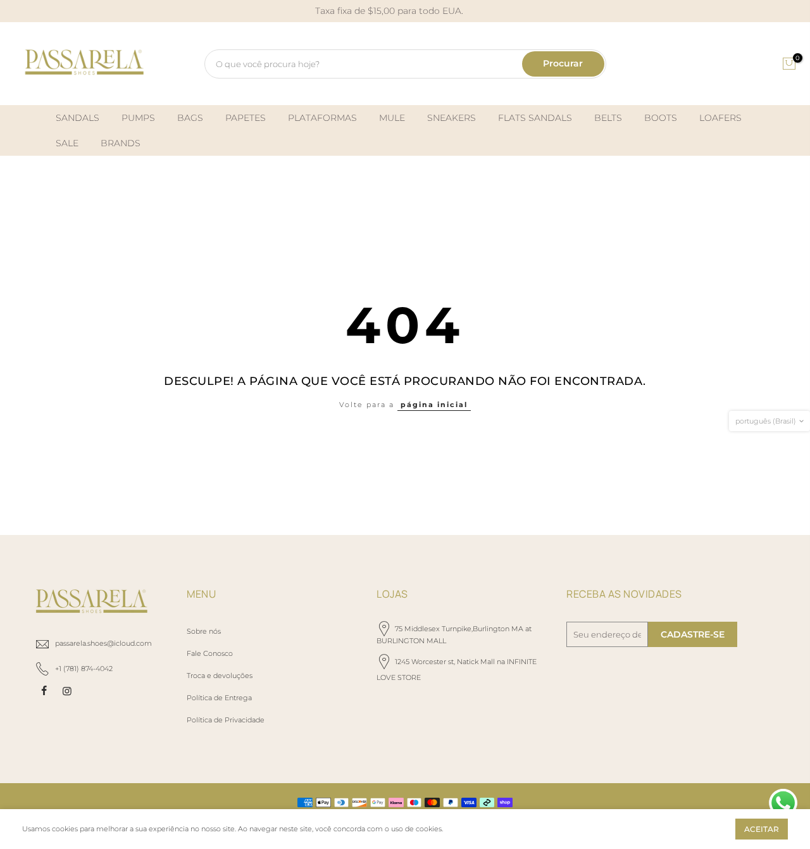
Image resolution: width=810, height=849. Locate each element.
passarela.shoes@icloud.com (103, 643)
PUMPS (138, 117)
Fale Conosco (210, 653)
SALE (67, 143)
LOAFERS (720, 117)
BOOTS (660, 117)
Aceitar (761, 829)
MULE (392, 117)
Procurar (563, 63)
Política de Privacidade (226, 719)
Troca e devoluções (219, 675)
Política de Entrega (219, 697)
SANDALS (77, 117)
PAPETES (245, 117)
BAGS (190, 117)
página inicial (434, 404)
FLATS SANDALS (535, 117)
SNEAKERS (451, 117)
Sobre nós (204, 631)
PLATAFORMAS (322, 117)
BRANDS (120, 143)
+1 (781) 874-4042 (84, 668)
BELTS (608, 117)
